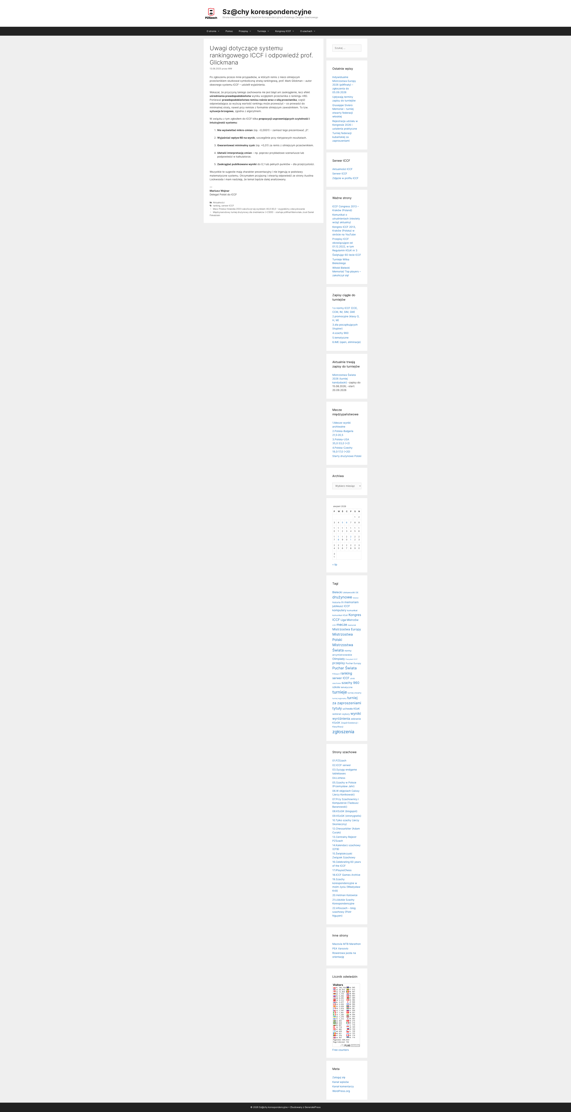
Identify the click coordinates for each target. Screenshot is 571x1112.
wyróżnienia (341, 718)
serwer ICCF (227, 205)
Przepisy (243, 31)
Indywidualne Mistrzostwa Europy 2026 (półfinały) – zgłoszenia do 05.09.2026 (344, 85)
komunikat (352, 610)
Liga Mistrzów (350, 619)
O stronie (211, 31)
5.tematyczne (340, 337)
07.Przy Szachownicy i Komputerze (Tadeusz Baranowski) (345, 803)
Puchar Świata (344, 668)
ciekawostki (349, 592)
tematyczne (346, 687)
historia (336, 602)
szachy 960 (350, 683)
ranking (216, 205)
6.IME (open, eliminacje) (346, 342)
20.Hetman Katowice (344, 895)
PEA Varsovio (340, 948)
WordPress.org (341, 1091)
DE (357, 592)
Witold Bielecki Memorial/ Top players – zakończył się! (346, 271)
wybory (346, 714)
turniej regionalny (339, 698)
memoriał (352, 625)
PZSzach (336, 674)
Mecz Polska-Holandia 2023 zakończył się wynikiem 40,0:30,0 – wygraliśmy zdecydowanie (259, 209)
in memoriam (350, 602)
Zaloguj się (338, 1077)
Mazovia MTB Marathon (346, 943)
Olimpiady (338, 658)
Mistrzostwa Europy (346, 629)
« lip (334, 564)
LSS (334, 625)
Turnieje (261, 31)
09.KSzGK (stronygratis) (346, 815)
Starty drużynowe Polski (346, 456)
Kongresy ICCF (283, 31)
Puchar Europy (353, 663)
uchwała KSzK (351, 708)
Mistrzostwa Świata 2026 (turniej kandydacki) (344, 378)
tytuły (337, 708)
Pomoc (229, 31)
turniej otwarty (354, 693)
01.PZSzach (339, 760)
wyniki (355, 713)
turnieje (339, 692)
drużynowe (342, 597)
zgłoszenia (343, 731)
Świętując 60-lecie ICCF (346, 254)
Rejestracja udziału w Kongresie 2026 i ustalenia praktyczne (345, 125)
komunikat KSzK (340, 615)
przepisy (338, 663)
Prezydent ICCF (351, 659)
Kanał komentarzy (343, 1086)
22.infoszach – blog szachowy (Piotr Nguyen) (344, 912)
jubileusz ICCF (341, 606)
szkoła (336, 687)
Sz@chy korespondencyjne (267, 12)
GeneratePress (313, 1107)
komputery (339, 610)
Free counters (340, 1049)
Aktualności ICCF (342, 169)
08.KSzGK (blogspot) (344, 811)
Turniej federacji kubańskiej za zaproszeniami (342, 137)
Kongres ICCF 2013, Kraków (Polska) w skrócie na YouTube (344, 230)
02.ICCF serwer (341, 765)
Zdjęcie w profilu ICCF (345, 178)
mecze (342, 625)
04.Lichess (338, 777)
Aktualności (219, 202)
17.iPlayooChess (342, 870)
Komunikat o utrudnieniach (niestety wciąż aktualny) (346, 218)
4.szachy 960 (340, 333)
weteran (336, 714)
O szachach (306, 31)
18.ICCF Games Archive (346, 874)
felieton (356, 598)
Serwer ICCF (339, 173)
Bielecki (337, 592)
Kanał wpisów (340, 1081)
